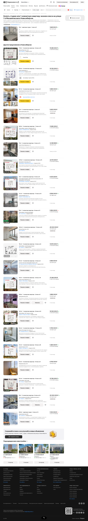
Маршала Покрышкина (58, 478)
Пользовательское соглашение (35, 503)
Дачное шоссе (6, 472)
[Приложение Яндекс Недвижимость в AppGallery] (81, 512)
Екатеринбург (40, 476)
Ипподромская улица (7, 474)
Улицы (71, 478)
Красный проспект (23, 50)
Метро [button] (71, 9)
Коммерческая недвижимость (26, 493)
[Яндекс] (82, 518)
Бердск (38, 489)
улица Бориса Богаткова (24, 91)
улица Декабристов (23, 195)
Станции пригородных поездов (76, 474)
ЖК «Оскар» (21, 381)
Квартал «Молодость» (23, 348)
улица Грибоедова (23, 70)
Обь (38, 487)
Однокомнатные (6, 489)
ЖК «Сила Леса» (22, 213)
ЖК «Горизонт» (22, 415)
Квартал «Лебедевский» (24, 129)
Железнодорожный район (25, 470)
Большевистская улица (24, 161)
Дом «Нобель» (22, 51)
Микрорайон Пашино (24, 480)
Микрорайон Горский (24, 476)
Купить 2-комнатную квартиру (76, 489)
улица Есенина (22, 346)
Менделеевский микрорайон (26, 474)
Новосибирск (21, 128)
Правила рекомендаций (49, 503)
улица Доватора (22, 296)
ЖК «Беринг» (21, 247)
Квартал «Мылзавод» (23, 280)
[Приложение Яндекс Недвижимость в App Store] (77, 512)
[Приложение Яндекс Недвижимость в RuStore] (83, 512)
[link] (82, 2)
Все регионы (72, 480)
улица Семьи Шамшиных (24, 145)
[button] (54, 2)
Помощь (57, 503)
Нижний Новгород (41, 480)
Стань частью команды (23, 503)
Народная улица (22, 363)
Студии (5, 491)
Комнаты (22, 491)
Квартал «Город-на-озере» (24, 314)
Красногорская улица (7, 476)
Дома (21, 487)
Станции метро (73, 472)
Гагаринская (55, 476)
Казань (38, 478)
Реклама (15, 503)
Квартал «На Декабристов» (24, 196)
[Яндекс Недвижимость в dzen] (81, 503)
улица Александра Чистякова (25, 330)
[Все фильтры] (4, 10)
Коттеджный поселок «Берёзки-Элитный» (28, 264)
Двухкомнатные (6, 487)
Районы (71, 470)
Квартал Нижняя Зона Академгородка (28, 472)
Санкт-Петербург (40, 472)
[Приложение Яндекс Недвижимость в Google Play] (79, 512)
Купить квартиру (73, 487)
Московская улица (7, 478)
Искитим (39, 491)
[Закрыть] (84, 9)
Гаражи (21, 489)
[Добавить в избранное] (32, 35)
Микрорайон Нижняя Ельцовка (26, 478)
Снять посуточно (56, 487)
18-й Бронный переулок (8, 470)
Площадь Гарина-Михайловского (60, 480)
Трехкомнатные (6, 494)
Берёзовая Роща (56, 470)
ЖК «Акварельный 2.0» (24, 331)
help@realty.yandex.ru (29, 511)
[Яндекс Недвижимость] (11, 2)
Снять (54, 489)
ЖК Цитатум (21, 71)
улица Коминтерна (23, 414)
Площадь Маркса (56, 474)
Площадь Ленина (56, 472)
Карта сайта (62, 503)
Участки (21, 494)
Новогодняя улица (23, 111)
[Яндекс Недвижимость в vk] (79, 503)
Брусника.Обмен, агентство (29, 97)
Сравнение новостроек (74, 476)
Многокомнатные (7, 493)
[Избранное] (51, 2)
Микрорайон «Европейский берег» (26, 163)
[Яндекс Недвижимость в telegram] (84, 503)
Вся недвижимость (7, 503)
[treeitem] (7, 5)
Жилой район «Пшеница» (24, 181)
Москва (38, 470)
